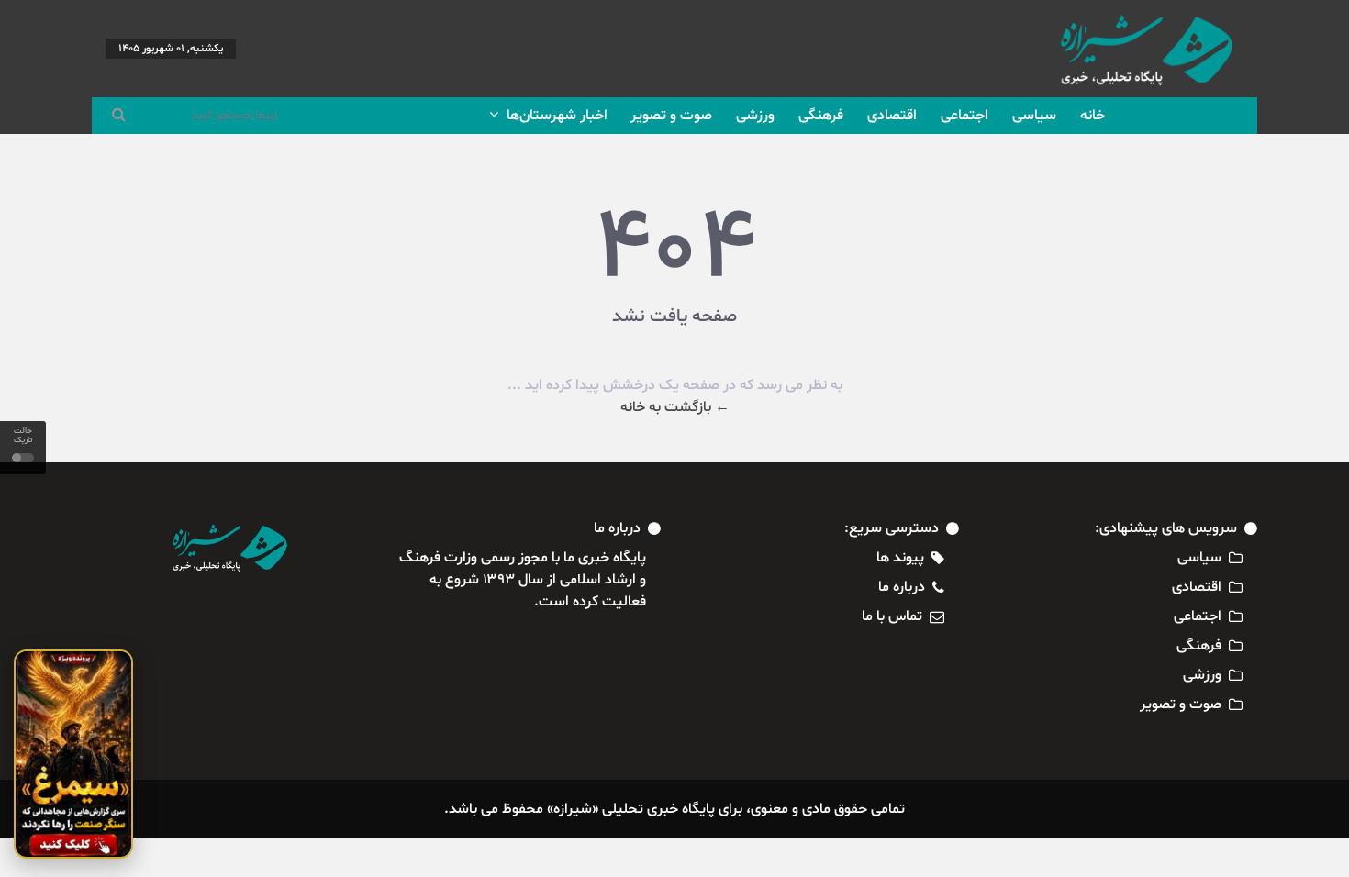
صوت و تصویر (671, 115)
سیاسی (1034, 115)
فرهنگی (820, 115)
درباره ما (901, 587)
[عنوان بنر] (73, 754)
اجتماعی (964, 115)
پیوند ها (900, 558)
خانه (1092, 115)
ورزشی (755, 115)
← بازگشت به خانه (675, 407)
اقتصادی (892, 115)
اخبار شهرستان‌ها (555, 115)
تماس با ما (892, 616)
